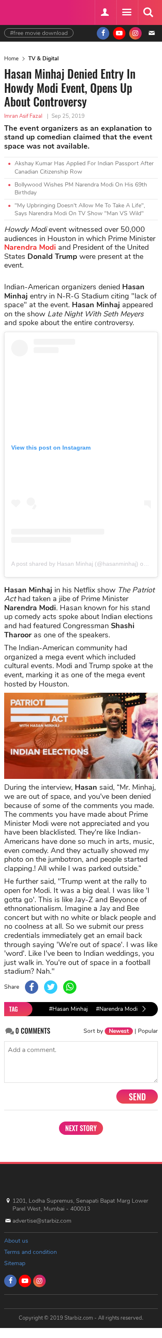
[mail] (151, 33)
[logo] (25, 11)
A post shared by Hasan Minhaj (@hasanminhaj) (74, 563)
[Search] (148, 12)
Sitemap (14, 1263)
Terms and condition (30, 1252)
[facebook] (103, 33)
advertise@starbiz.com (41, 1221)
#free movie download (39, 33)
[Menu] (126, 12)
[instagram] (135, 33)
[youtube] (119, 33)
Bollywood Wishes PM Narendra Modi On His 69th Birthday (81, 189)
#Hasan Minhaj (68, 1009)
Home (11, 58)
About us (16, 1241)
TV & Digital (43, 58)
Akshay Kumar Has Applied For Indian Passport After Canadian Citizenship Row (84, 167)
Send (137, 1096)
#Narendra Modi (116, 1009)
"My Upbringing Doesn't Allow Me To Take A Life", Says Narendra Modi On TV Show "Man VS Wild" (80, 209)
